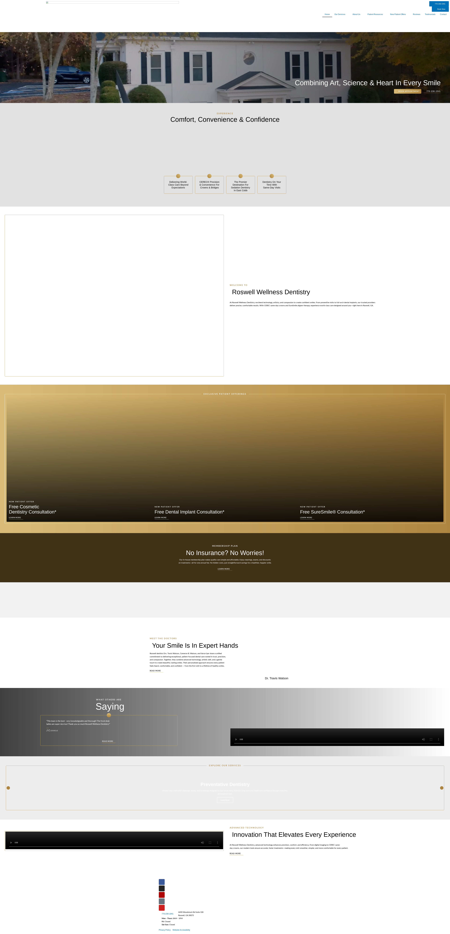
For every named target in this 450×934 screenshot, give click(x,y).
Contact (443, 14)
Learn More (225, 800)
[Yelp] (162, 895)
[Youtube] (162, 908)
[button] (250, 651)
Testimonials (430, 14)
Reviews (416, 14)
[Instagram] (162, 888)
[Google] (162, 901)
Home (327, 14)
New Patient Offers (398, 14)
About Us (356, 14)
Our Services (339, 14)
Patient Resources (375, 14)
